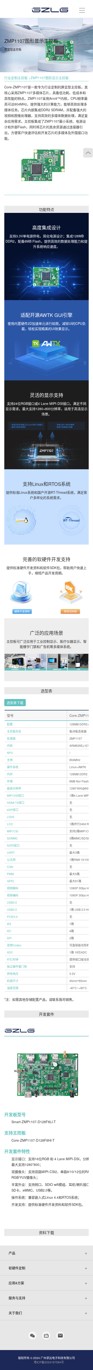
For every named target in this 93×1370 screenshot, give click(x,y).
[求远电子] (50, 8)
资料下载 (46, 1232)
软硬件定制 (17, 1267)
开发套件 (46, 1014)
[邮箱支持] (60, 1337)
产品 (12, 1252)
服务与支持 (17, 1297)
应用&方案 (16, 1282)
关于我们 (15, 1312)
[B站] (46, 1337)
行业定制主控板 (16, 77)
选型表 (46, 691)
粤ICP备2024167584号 (49, 1362)
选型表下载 (15, 702)
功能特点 (46, 209)
